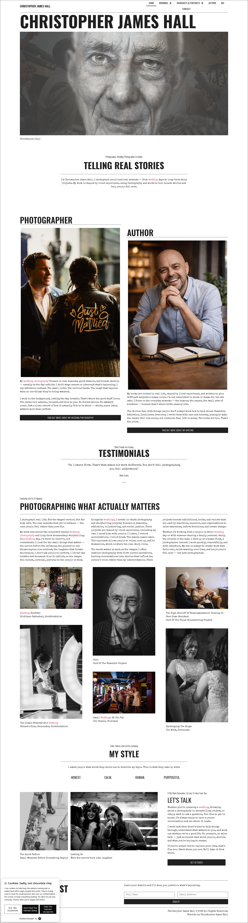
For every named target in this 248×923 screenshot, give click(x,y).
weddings (109, 520)
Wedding (25, 613)
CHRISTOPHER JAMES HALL (35, 6)
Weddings (163, 3)
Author (212, 3)
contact (186, 9)
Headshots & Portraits (188, 3)
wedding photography (36, 381)
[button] (121, 482)
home (151, 3)
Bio (222, 3)
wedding (153, 180)
